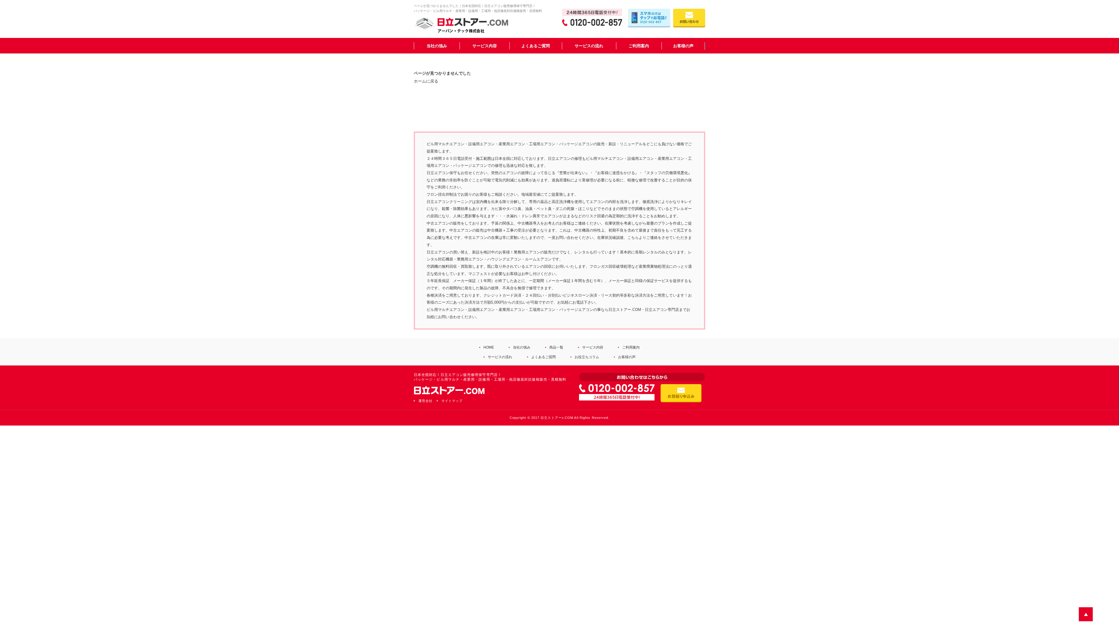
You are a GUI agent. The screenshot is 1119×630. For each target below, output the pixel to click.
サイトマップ (451, 400)
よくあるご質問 (535, 45)
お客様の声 (683, 45)
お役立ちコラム (587, 357)
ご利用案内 (639, 45)
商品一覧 (556, 347)
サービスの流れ (589, 45)
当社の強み (437, 45)
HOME (488, 347)
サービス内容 (484, 45)
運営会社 (425, 400)
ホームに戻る (426, 81)
